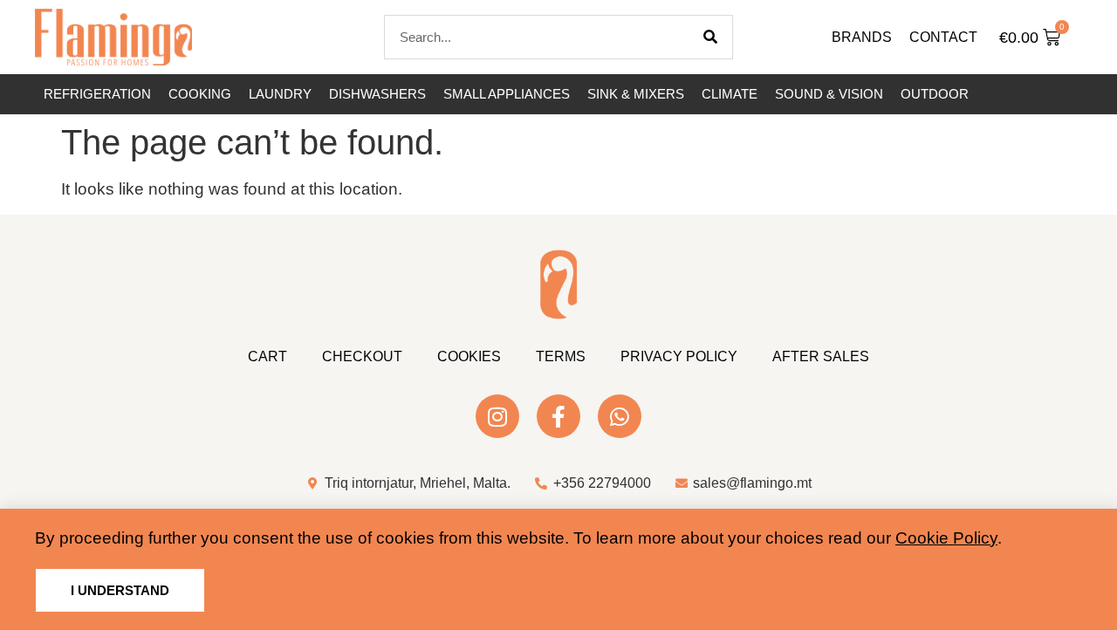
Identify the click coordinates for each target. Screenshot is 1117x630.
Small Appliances (506, 93)
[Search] (710, 37)
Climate (729, 93)
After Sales (820, 356)
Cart (267, 356)
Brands (862, 37)
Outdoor (935, 93)
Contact (943, 37)
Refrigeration (97, 93)
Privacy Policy (678, 356)
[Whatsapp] (619, 416)
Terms (561, 356)
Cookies (469, 356)
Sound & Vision (829, 93)
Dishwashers (377, 93)
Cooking (199, 93)
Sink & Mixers (635, 93)
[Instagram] (497, 416)
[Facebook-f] (558, 416)
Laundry (280, 93)
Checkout (362, 356)
